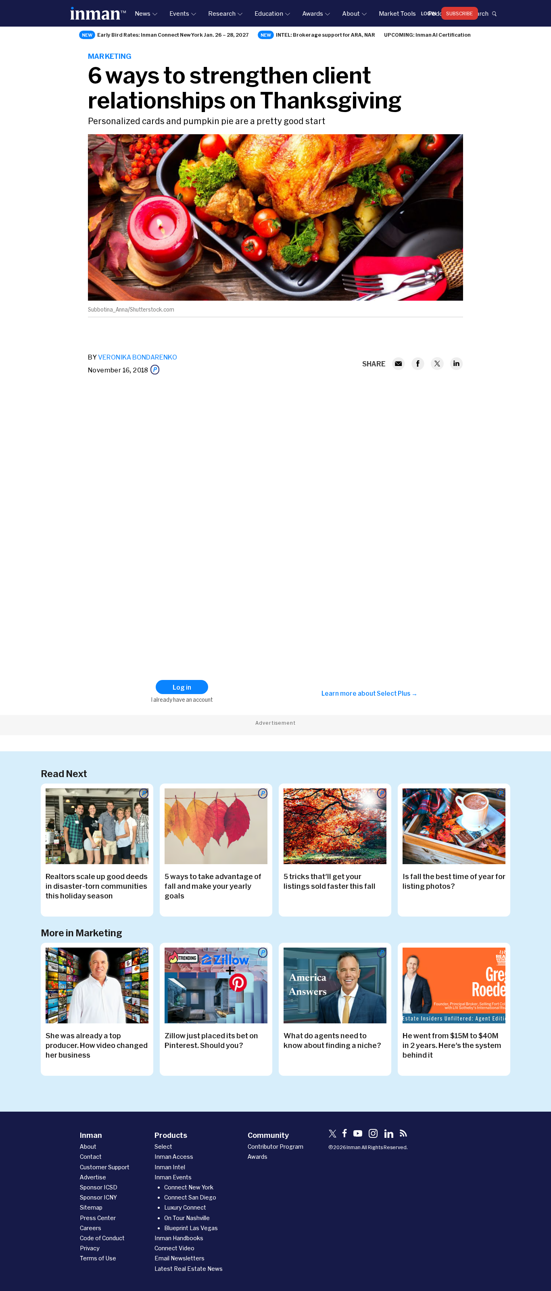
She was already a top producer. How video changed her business (97, 1045)
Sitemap (91, 1207)
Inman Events (173, 1177)
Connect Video (174, 1248)
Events (179, 13)
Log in (428, 13)
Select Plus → (397, 693)
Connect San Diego (190, 1197)
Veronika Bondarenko (137, 357)
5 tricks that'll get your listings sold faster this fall (330, 881)
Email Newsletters (179, 1258)
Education (269, 13)
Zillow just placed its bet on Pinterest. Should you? (211, 1040)
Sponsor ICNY (98, 1197)
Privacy (90, 1248)
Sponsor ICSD (98, 1187)
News (142, 13)
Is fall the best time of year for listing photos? (454, 881)
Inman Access (173, 1156)
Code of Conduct (102, 1238)
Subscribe (459, 13)
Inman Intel (169, 1167)
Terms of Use (98, 1258)
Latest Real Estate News (188, 1268)
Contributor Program (275, 1146)
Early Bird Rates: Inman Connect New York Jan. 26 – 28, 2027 (173, 34)
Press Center (98, 1217)
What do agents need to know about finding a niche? (332, 1040)
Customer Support (104, 1167)
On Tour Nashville (187, 1217)
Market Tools (397, 13)
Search (478, 13)
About (351, 13)
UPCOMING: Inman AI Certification (427, 34)
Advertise (93, 1177)
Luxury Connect (185, 1207)
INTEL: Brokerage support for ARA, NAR (325, 34)
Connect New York (188, 1187)
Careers (90, 1227)
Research (222, 13)
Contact (91, 1156)
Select (163, 1146)
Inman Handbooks (178, 1238)
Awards (312, 13)
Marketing (110, 56)
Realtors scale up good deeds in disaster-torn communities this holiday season (97, 886)
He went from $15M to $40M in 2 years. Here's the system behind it (452, 1045)
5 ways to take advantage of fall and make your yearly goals (213, 886)
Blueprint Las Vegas (191, 1227)
